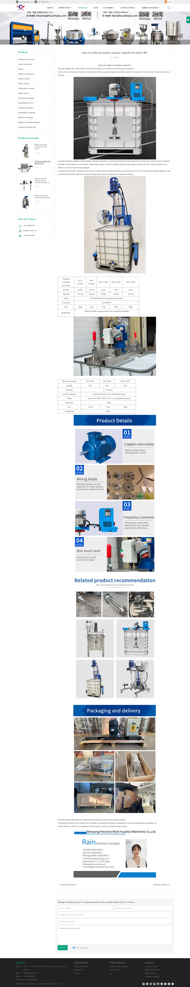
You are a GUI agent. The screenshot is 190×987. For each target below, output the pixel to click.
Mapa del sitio (78, 970)
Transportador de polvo (26, 59)
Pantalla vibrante (24, 79)
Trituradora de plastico (26, 108)
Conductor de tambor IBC (27, 127)
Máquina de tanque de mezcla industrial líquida (42, 196)
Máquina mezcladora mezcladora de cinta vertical (41, 147)
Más (37, 152)
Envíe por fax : (20, 979)
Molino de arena (23, 83)
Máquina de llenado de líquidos (29, 122)
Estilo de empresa (115, 970)
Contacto (21, 962)
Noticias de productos (126, 42)
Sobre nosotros (150, 8)
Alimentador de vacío (25, 103)
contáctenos (127, 8)
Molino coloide (23, 93)
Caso (95, 8)
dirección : (19, 966)
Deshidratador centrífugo (26, 113)
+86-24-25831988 (28, 235)
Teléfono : (19, 976)
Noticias (76, 973)
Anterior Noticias (68, 884)
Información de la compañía (118, 966)
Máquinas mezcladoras (26, 74)
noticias (82, 8)
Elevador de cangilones (26, 98)
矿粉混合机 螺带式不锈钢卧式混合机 (42, 162)
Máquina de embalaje (25, 117)
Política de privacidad (81, 966)
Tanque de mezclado (25, 64)
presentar (62, 947)
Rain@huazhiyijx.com (26, 2)
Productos (64, 8)
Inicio (50, 8)
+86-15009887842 (43, 2)
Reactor (21, 69)
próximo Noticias (162, 884)
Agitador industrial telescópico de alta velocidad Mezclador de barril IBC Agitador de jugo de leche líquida (42, 181)
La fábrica (108, 8)
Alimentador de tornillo (26, 88)
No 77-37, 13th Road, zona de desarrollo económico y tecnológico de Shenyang (45, 968)
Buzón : (18, 973)
